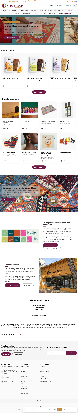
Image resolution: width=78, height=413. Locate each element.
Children (70, 10)
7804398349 (7, 377)
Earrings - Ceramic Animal (29, 152)
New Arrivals (26, 13)
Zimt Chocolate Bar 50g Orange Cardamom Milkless (10, 79)
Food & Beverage (23, 10)
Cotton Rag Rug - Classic (48, 121)
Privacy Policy (43, 376)
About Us (42, 366)
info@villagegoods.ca (9, 381)
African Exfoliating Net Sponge (9, 121)
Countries (52, 13)
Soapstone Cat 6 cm (65, 152)
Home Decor (61, 10)
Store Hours (43, 369)
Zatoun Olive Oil (64, 121)
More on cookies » (72, 409)
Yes (59, 409)
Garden (34, 13)
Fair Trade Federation (50, 245)
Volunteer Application (12, 285)
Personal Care (43, 13)
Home (4, 10)
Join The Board (28, 285)
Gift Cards (60, 13)
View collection (38, 92)
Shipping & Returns (44, 371)
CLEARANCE (67, 13)
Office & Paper (16, 13)
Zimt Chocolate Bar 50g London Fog (60, 78)
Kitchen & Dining (12, 10)
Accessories (42, 10)
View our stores (18, 354)
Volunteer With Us (44, 378)
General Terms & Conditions (47, 374)
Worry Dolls (25, 121)
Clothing (33, 10)
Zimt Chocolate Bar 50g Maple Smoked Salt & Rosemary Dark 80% (35, 79)
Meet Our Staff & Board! (46, 381)
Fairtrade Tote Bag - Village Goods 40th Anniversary (46, 154)
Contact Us (6, 354)
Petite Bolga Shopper (9, 152)
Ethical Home (52, 10)
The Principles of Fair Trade (52, 248)
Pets (8, 13)
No (64, 409)
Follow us (18, 334)
